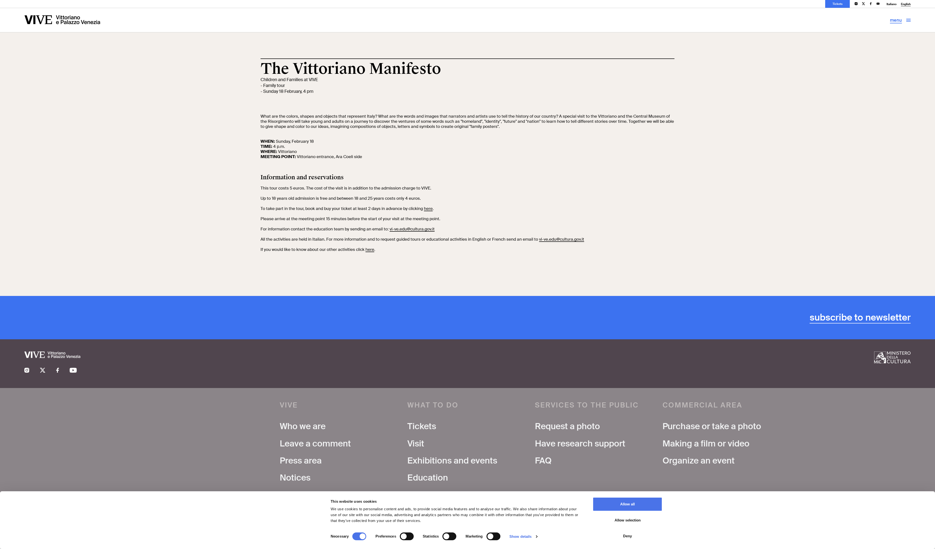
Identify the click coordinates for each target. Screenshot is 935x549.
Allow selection (628, 520)
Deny (627, 536)
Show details (520, 536)
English (906, 4)
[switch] (407, 536)
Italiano (892, 4)
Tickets (837, 4)
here (428, 208)
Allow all (627, 504)
